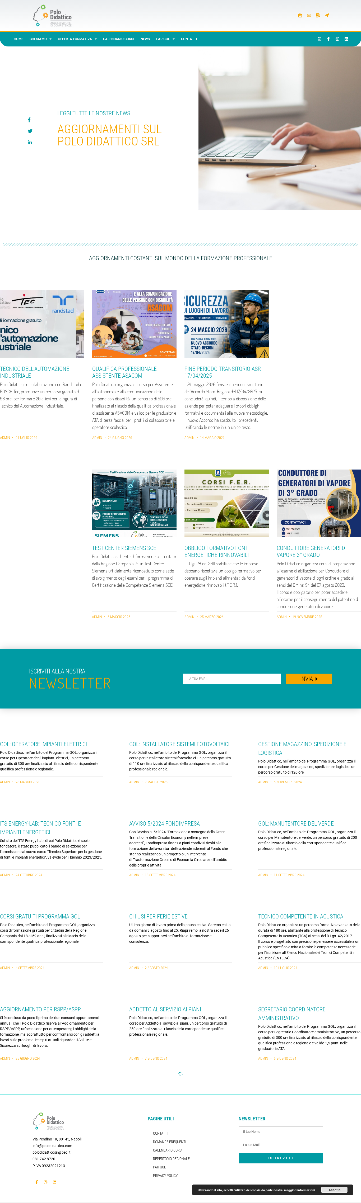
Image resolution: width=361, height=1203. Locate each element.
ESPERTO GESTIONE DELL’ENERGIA (169, 1179)
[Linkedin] (346, 39)
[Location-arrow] (327, 15)
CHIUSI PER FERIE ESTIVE (158, 916)
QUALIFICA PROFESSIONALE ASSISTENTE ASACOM (124, 372)
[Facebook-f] (328, 39)
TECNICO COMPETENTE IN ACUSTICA (300, 916)
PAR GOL (163, 39)
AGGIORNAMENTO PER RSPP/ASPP (40, 1009)
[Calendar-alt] (300, 15)
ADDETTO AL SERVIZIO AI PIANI (165, 1009)
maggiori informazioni (299, 1190)
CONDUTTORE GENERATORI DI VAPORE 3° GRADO (311, 551)
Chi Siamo (38, 39)
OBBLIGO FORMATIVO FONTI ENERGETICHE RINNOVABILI (216, 551)
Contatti (189, 39)
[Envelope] (309, 15)
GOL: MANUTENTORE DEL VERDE (296, 823)
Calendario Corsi (118, 39)
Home (18, 39)
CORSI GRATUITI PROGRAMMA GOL (40, 916)
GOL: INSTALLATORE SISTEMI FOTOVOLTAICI (179, 744)
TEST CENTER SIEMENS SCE (124, 548)
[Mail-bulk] (318, 15)
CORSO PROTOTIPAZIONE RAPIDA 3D (300, 1100)
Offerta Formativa (75, 39)
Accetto (334, 1189)
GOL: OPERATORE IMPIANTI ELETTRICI (43, 744)
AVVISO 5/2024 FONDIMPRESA (164, 823)
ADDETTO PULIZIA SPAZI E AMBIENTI (42, 1100)
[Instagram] (337, 39)
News (145, 39)
